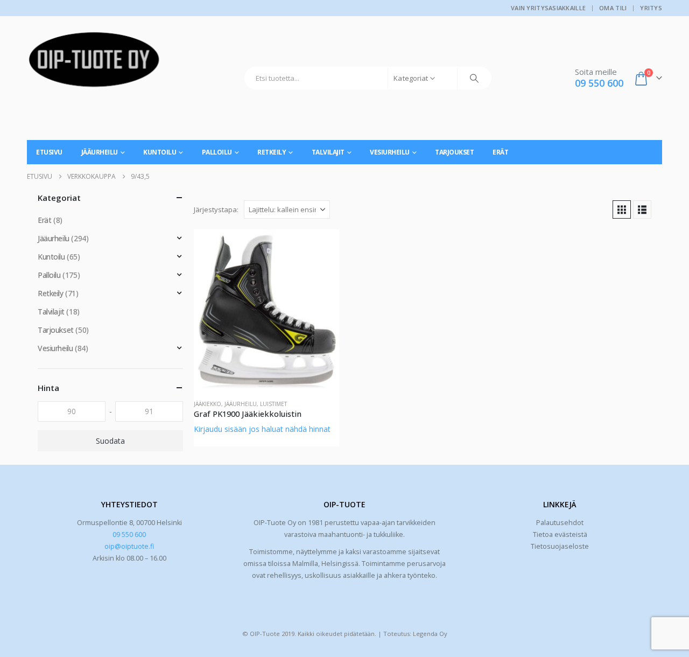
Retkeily (271, 152)
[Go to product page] (266, 310)
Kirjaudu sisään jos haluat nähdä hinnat (262, 429)
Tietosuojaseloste (560, 546)
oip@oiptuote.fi (129, 546)
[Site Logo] (94, 63)
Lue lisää (321, 247)
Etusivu (49, 152)
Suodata (110, 441)
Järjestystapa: (216, 209)
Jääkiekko (207, 404)
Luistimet (273, 404)
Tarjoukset (454, 152)
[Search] (474, 78)
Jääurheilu (99, 152)
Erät (500, 152)
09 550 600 (129, 534)
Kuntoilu (159, 152)
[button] (622, 209)
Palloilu (217, 152)
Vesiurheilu (390, 152)
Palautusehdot (559, 522)
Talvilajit (328, 152)
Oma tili (613, 8)
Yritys (651, 8)
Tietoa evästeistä (560, 534)
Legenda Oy (430, 634)
